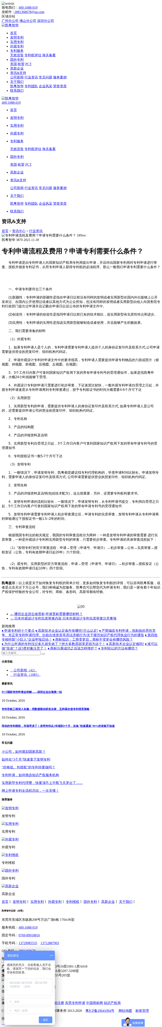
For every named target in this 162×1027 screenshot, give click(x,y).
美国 (13, 64)
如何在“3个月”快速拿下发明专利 (26, 759)
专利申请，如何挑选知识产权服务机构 (30, 775)
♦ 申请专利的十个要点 (18, 630)
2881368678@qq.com (29, 12)
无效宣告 (17, 55)
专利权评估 (32, 55)
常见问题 (45, 77)
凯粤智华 (17, 86)
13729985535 (28, 943)
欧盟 (21, 64)
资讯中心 (19, 231)
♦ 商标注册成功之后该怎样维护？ (72, 648)
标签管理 (142, 1010)
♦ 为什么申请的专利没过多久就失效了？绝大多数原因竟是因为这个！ (53, 644)
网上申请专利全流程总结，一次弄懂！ (30, 790)
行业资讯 (31, 77)
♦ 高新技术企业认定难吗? (125, 644)
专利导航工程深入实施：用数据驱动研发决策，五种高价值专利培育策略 (45, 709)
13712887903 (49, 943)
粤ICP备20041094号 (99, 1010)
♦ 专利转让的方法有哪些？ (118, 648)
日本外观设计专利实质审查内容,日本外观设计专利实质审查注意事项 (63, 618)
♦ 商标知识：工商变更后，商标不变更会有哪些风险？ (93, 639)
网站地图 (125, 1010)
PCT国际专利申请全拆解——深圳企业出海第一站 (32, 692)
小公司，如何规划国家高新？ (24, 751)
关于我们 (17, 81)
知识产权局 (112, 1003)
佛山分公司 (27, 21)
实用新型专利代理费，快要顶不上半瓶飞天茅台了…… (42, 783)
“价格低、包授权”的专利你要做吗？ (28, 767)
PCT (28, 64)
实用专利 (17, 42)
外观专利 (17, 46)
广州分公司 (10, 21)
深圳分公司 (45, 21)
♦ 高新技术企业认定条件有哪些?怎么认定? (66, 630)
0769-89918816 (29, 935)
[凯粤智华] (10, 25)
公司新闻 (17, 77)
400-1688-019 (28, 7)
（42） (25, 670)
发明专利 (17, 37)
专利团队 (31, 86)
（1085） (27, 674)
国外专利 (17, 59)
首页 (13, 33)
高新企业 (17, 68)
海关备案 (49, 55)
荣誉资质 (60, 86)
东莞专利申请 (75, 1003)
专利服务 (17, 50)
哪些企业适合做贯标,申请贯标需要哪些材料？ (46, 614)
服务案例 (60, 77)
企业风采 (45, 86)
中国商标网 (94, 1003)
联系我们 (17, 90)
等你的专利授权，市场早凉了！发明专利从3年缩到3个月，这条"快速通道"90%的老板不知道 (58, 725)
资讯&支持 (18, 73)
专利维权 (72, 901)
